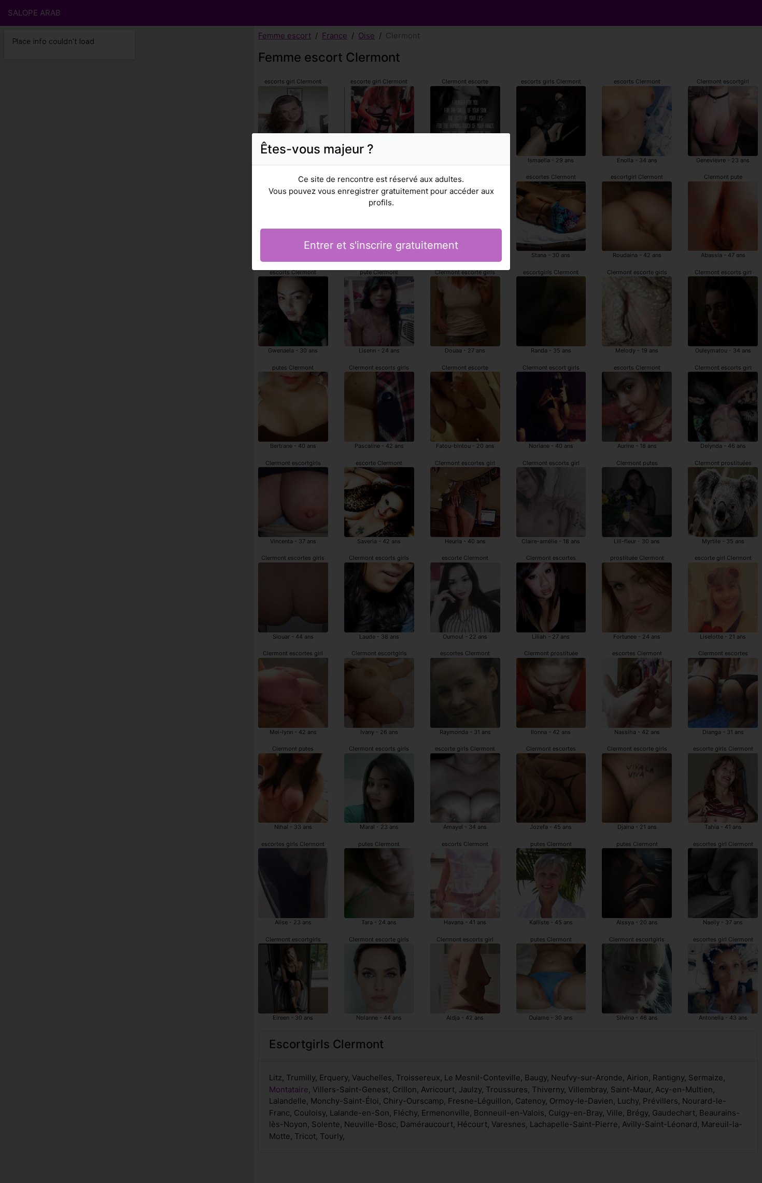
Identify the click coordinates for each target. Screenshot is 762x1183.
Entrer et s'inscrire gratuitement (381, 245)
